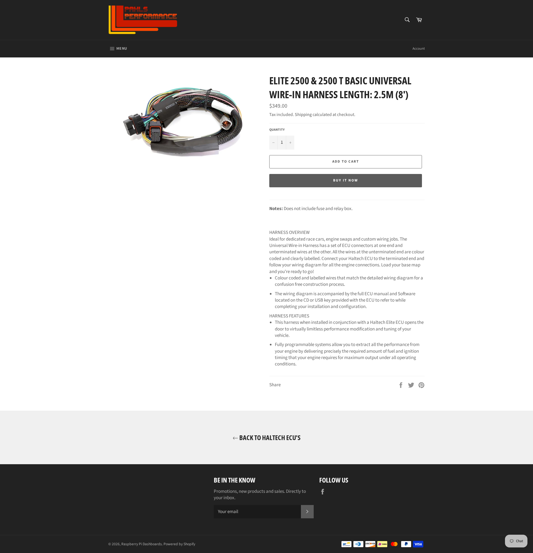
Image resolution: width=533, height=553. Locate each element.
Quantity (277, 130)
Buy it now (345, 180)
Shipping (303, 115)
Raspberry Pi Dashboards (141, 544)
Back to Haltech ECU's (269, 437)
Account (419, 48)
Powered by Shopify (179, 544)
